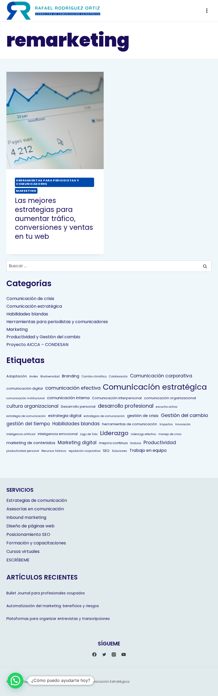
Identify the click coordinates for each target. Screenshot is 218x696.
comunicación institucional (25, 398)
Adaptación (16, 376)
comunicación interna (68, 398)
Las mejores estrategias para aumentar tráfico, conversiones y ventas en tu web (54, 218)
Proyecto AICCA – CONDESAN (37, 344)
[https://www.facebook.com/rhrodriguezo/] (94, 654)
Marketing (26, 191)
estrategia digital (64, 415)
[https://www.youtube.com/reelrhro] (123, 654)
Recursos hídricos (53, 451)
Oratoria (135, 443)
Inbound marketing (26, 517)
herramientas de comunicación (129, 424)
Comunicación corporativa (161, 376)
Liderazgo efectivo (143, 434)
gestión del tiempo (28, 423)
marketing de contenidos (30, 442)
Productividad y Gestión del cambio (43, 337)
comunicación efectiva (72, 388)
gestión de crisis (142, 415)
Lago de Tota (89, 434)
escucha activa (166, 407)
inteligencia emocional (58, 434)
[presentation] (55, 120)
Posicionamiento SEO (28, 534)
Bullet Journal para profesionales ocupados (45, 593)
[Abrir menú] (207, 10)
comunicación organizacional (170, 398)
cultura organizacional (32, 406)
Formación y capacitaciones (36, 543)
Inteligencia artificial (20, 434)
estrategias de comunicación (104, 416)
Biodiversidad (50, 376)
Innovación (183, 424)
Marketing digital (77, 442)
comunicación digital (24, 388)
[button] (15, 681)
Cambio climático (94, 376)
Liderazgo (114, 433)
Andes (33, 376)
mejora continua (113, 443)
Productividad (160, 442)
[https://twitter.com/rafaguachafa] (104, 654)
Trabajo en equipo (148, 450)
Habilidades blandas (27, 314)
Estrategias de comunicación (36, 500)
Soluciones (119, 451)
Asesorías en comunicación (35, 509)
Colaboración (118, 376)
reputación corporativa (84, 451)
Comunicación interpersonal (117, 398)
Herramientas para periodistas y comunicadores (47, 182)
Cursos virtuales (23, 551)
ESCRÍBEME (18, 560)
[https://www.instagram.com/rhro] (114, 654)
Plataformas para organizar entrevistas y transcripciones (58, 618)
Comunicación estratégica (34, 306)
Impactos (166, 424)
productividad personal (22, 451)
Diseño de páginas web (30, 526)
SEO (106, 450)
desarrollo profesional (125, 406)
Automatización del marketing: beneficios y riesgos (52, 606)
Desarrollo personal (78, 406)
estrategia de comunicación (26, 416)
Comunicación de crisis (30, 298)
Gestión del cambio (184, 415)
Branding (70, 376)
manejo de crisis (170, 434)
